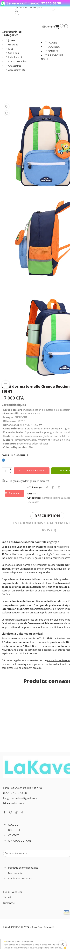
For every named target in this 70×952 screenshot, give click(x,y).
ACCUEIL (52, 42)
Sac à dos (13, 52)
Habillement (15, 57)
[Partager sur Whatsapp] (52, 487)
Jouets (11, 40)
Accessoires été (16, 69)
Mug (10, 48)
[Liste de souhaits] (61, 26)
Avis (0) (49, 530)
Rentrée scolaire (51, 497)
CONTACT (53, 51)
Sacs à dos (41, 92)
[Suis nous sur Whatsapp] (16, 812)
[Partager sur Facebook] (47, 487)
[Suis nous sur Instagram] (10, 812)
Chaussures (14, 65)
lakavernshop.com (13, 803)
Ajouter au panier (31, 470)
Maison (28, 92)
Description (47, 515)
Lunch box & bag (17, 61)
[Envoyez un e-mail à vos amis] (58, 487)
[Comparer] (66, 26)
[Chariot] (57, 26)
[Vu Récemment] (62, 944)
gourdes (38, 664)
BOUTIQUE (54, 46)
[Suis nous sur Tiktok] (22, 812)
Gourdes (13, 44)
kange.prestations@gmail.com (20, 798)
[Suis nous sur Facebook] (4, 812)
